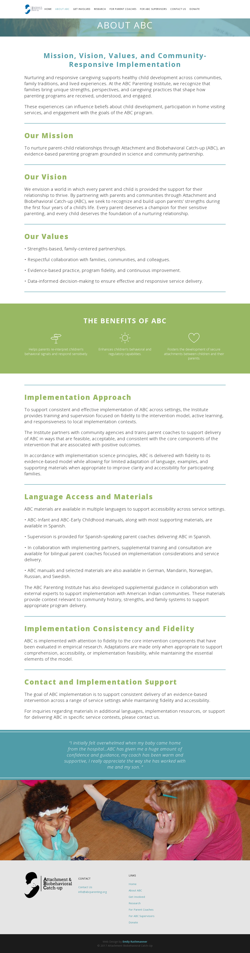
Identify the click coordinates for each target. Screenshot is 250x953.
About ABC (135, 890)
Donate (133, 922)
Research (135, 903)
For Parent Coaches (141, 909)
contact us (148, 717)
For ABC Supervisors (141, 916)
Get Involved (137, 897)
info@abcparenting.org (92, 892)
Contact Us (85, 887)
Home (133, 884)
